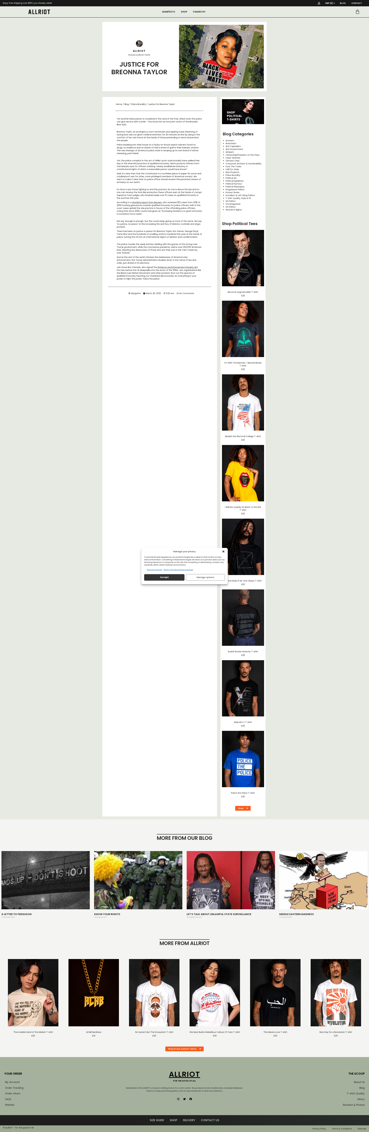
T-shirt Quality (356, 1093)
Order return (12, 1093)
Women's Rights (234, 209)
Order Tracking (14, 1088)
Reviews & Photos (354, 1105)
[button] (223, 551)
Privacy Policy (319, 1128)
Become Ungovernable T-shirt (243, 292)
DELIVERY (189, 1120)
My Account (12, 1082)
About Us (359, 1082)
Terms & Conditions (342, 1128)
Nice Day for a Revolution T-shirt (336, 1032)
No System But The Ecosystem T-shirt (154, 1032)
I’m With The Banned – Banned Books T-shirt (243, 364)
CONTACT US (210, 1120)
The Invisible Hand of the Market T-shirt (33, 1032)
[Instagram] (178, 1099)
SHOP (184, 11)
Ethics (361, 1099)
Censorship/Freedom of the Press (242, 155)
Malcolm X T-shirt (243, 722)
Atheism (230, 152)
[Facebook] (190, 1099)
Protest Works (232, 192)
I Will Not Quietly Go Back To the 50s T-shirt (243, 508)
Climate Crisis (232, 160)
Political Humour (234, 183)
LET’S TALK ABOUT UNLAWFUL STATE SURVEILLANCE (219, 914)
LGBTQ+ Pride (232, 169)
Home (119, 104)
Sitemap (362, 1128)
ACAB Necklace (93, 1032)
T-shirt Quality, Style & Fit (238, 198)
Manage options (205, 577)
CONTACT (356, 3)
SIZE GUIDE (157, 1120)
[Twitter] (184, 1099)
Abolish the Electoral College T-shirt (243, 436)
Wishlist (9, 1105)
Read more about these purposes (178, 570)
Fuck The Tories (233, 166)
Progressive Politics (235, 189)
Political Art (231, 178)
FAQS (8, 1099)
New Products (232, 172)
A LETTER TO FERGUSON (16, 914)
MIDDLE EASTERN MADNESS (296, 914)
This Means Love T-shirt (275, 1032)
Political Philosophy (235, 186)
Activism (230, 140)
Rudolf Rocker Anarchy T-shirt (243, 651)
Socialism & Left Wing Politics (240, 195)
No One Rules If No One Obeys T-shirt (243, 580)
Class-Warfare (233, 157)
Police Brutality (138, 104)
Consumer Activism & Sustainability (243, 163)
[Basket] (357, 12)
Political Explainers (235, 180)
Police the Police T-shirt (243, 793)
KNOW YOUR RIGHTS (107, 914)
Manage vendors (154, 570)
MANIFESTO (168, 11)
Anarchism (231, 143)
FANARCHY (199, 11)
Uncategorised (233, 204)
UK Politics (231, 201)
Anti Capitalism (233, 146)
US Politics (231, 206)
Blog (127, 104)
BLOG (343, 3)
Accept (164, 577)
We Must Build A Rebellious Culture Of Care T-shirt (215, 1032)
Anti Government (234, 149)
